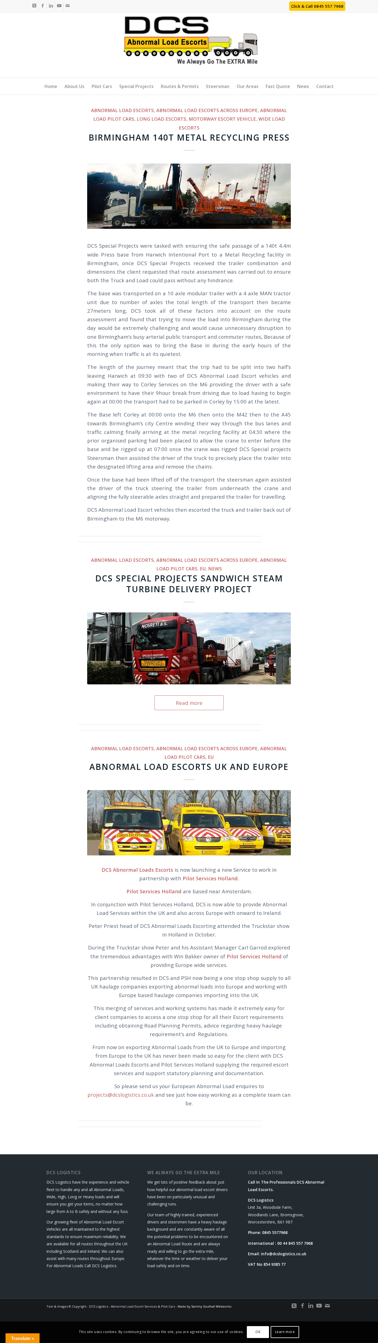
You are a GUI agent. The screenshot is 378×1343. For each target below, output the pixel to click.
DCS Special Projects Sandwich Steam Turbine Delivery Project (189, 584)
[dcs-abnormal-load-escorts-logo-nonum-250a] (189, 47)
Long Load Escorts (161, 119)
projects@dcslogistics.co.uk (120, 1094)
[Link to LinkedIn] (51, 5)
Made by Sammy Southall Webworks (204, 1306)
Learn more (285, 1332)
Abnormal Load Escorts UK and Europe (189, 766)
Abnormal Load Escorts (122, 110)
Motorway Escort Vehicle (222, 119)
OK (257, 1332)
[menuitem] (51, 86)
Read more (189, 702)
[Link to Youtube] (59, 5)
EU (203, 568)
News (215, 568)
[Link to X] (34, 5)
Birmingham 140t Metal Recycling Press (189, 137)
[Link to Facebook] (42, 5)
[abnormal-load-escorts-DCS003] (189, 648)
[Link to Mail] (67, 5)
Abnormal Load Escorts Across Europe (207, 110)
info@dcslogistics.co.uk (283, 1253)
